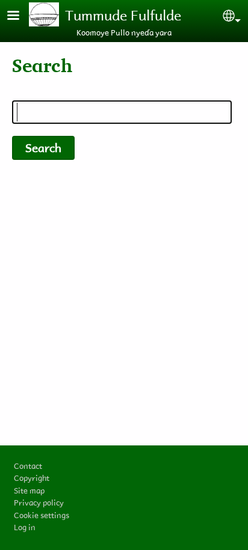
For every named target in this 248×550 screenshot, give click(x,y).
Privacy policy (39, 502)
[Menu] (20, 16)
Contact (28, 465)
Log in (25, 527)
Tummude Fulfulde (123, 15)
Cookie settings (41, 515)
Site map (29, 490)
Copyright (31, 477)
